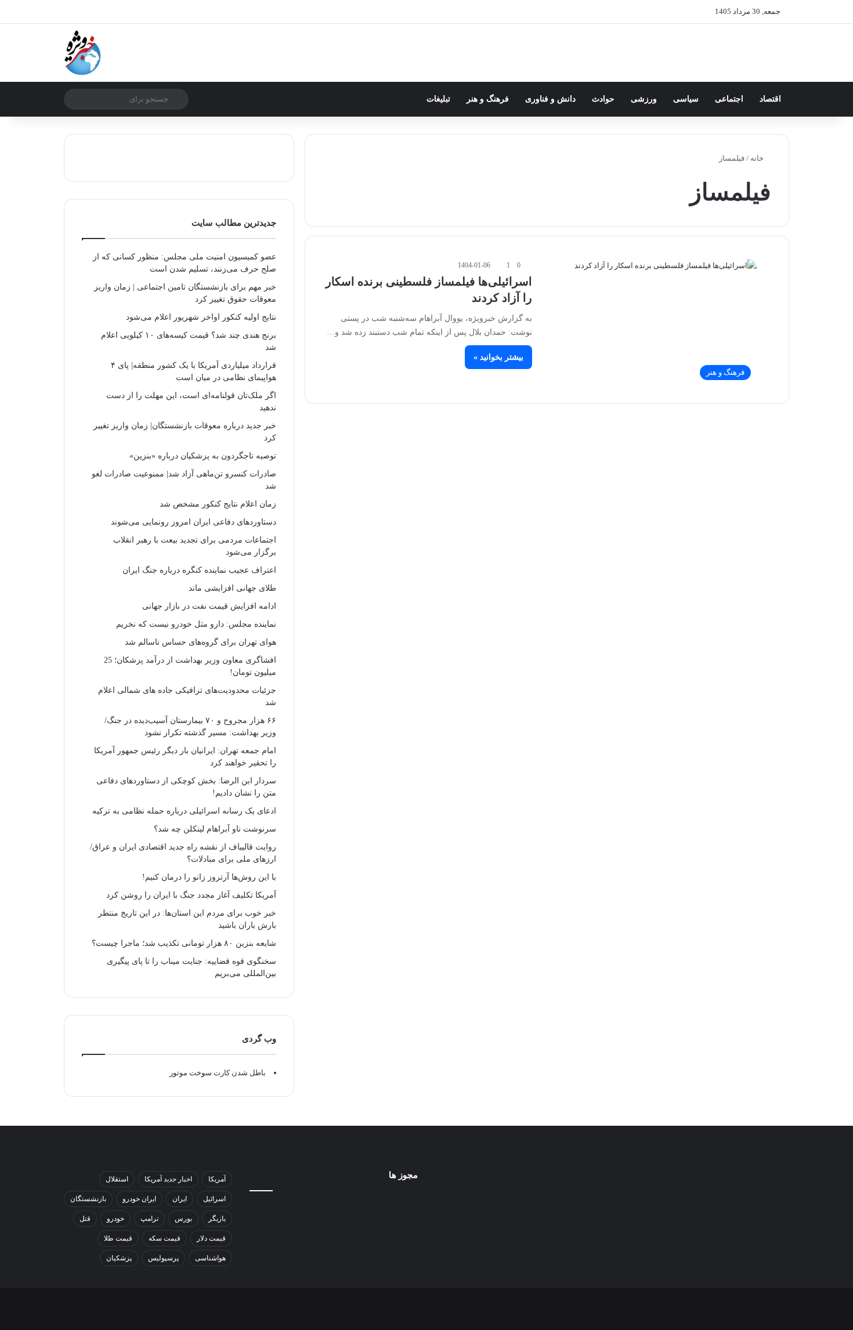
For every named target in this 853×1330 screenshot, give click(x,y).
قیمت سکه (164, 1238)
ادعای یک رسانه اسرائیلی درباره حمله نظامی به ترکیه (184, 811)
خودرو (115, 1219)
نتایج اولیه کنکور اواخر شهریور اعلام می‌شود (201, 317)
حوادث (603, 99)
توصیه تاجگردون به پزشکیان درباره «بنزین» (202, 455)
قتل (85, 1219)
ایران (179, 1199)
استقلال (117, 1179)
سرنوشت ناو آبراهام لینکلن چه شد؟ (215, 829)
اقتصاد (770, 99)
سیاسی (686, 99)
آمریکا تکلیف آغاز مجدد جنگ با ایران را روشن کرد (191, 895)
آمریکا (217, 1179)
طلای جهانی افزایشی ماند (232, 588)
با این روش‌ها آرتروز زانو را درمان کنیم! (209, 877)
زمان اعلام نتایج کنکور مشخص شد (218, 504)
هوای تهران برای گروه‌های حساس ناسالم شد (200, 642)
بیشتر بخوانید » (498, 357)
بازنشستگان (88, 1199)
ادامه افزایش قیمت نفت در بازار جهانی (209, 606)
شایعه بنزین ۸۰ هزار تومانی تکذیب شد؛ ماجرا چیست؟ (184, 943)
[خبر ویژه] (83, 53)
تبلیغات (438, 99)
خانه (757, 158)
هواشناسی (210, 1258)
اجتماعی (729, 99)
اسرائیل (214, 1199)
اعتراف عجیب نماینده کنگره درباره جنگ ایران (199, 570)
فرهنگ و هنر (488, 99)
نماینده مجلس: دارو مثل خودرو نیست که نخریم (196, 624)
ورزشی (644, 99)
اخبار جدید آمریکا (168, 1179)
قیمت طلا (118, 1238)
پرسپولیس (163, 1258)
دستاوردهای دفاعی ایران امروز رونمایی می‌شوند (193, 522)
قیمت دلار (211, 1238)
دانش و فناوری (550, 99)
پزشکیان (119, 1258)
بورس (183, 1219)
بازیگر (217, 1219)
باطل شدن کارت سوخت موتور (217, 1072)
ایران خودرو (139, 1199)
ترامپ (149, 1219)
